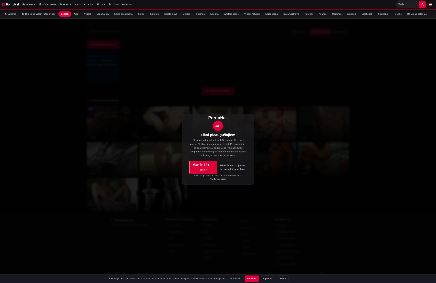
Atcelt (282, 278)
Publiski (309, 14)
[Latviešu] (430, 4)
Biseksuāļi (367, 14)
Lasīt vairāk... (236, 279)
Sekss (141, 14)
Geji (76, 14)
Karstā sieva (170, 14)
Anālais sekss (231, 14)
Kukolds (154, 14)
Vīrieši (87, 14)
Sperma (214, 14)
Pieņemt (251, 278)
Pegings (200, 14)
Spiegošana (271, 14)
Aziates (322, 14)
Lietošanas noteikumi (229, 176)
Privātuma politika (217, 179)
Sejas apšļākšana (123, 14)
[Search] (422, 4)
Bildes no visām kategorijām (40, 14)
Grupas (186, 14)
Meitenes (336, 14)
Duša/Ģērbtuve (291, 14)
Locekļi (65, 14)
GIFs (102, 4)
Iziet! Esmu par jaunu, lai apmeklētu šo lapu (232, 167)
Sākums (30, 4)
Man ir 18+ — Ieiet (203, 167)
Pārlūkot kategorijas (77, 4)
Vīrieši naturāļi (252, 14)
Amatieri (351, 14)
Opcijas (267, 278)
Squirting (383, 14)
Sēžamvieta (103, 14)
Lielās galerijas (122, 4)
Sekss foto (49, 4)
